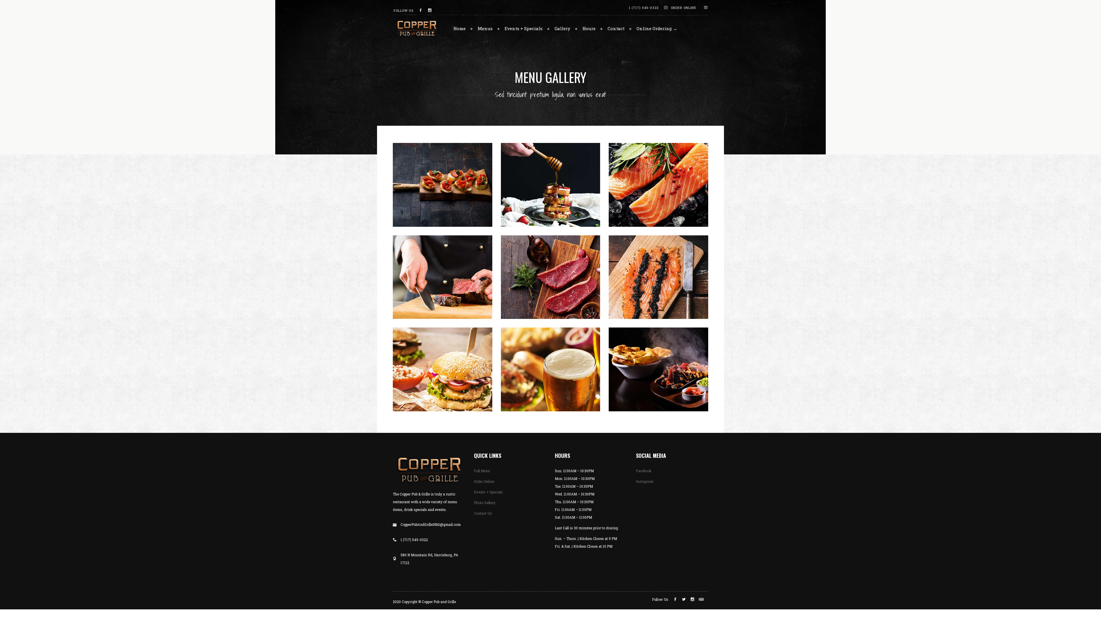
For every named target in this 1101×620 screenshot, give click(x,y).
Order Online (484, 481)
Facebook (643, 470)
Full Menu (482, 470)
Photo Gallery (484, 502)
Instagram (644, 481)
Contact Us (483, 513)
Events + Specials (488, 492)
